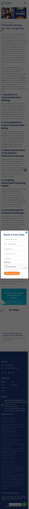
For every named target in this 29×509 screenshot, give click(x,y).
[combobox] (6, 244)
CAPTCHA (7, 262)
